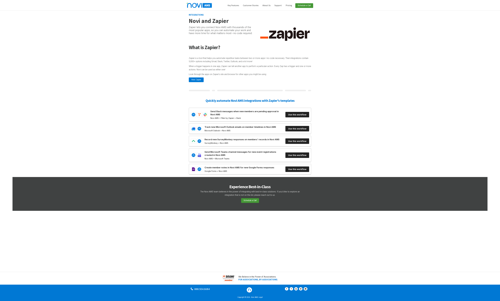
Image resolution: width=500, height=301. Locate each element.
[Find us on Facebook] (286, 288)
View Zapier (196, 80)
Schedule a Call (304, 5)
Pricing (289, 5)
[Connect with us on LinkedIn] (296, 288)
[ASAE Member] (228, 278)
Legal (261, 297)
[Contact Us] (305, 288)
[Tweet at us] (291, 288)
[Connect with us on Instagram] (300, 288)
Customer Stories (251, 5)
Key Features (233, 5)
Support (278, 5)
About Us (266, 5)
